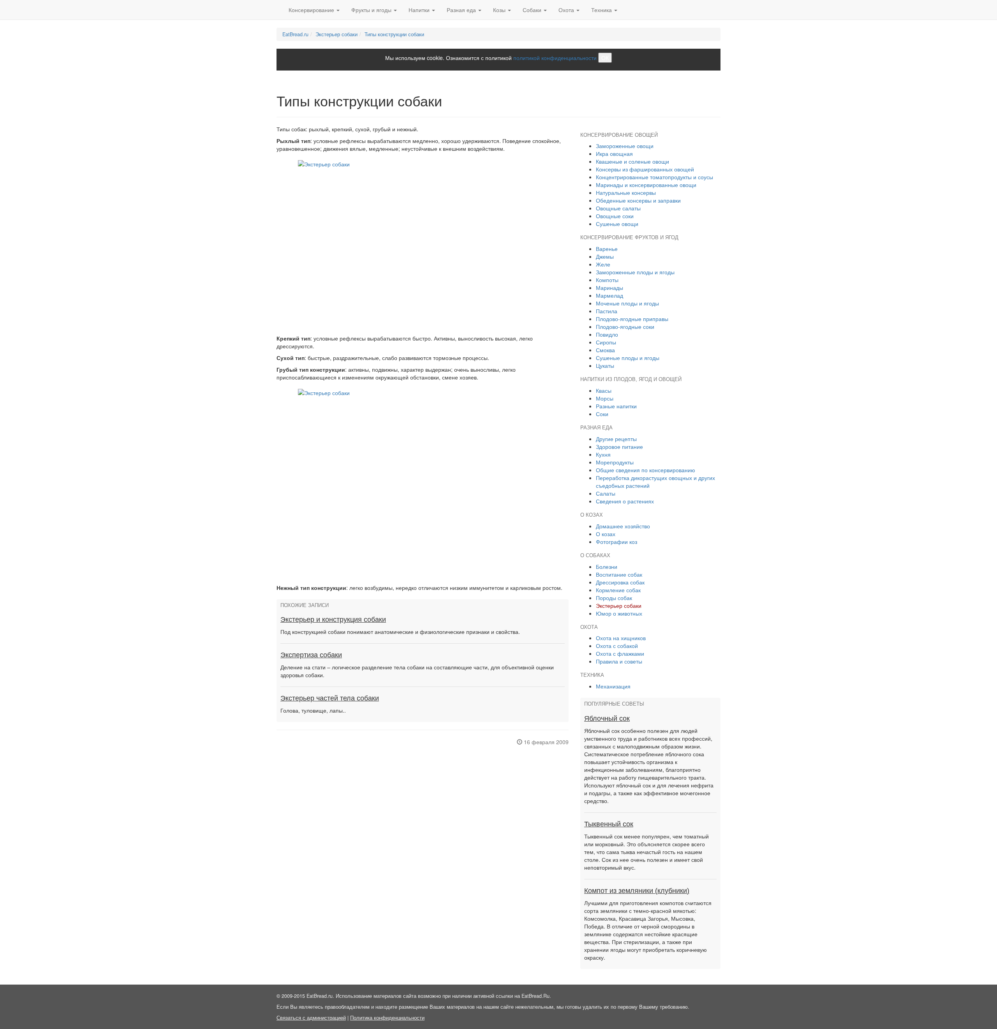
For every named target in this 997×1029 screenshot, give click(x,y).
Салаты (605, 493)
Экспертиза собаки (311, 655)
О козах (605, 534)
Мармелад (609, 295)
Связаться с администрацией (311, 1017)
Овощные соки (615, 216)
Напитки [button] (420, 10)
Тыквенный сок (608, 824)
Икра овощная (614, 153)
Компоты (607, 280)
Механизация (613, 686)
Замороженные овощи (625, 146)
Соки (602, 414)
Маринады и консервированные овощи (646, 185)
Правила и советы (619, 661)
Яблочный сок (607, 718)
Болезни (606, 566)
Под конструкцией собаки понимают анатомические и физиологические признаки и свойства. (400, 631)
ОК (605, 58)
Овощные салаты (618, 208)
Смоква (605, 350)
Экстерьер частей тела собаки (329, 698)
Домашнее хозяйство (623, 526)
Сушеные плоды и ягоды (627, 358)
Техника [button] (602, 10)
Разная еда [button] (462, 10)
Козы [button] (500, 10)
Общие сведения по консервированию (645, 470)
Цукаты (605, 365)
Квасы (603, 390)
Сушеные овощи (617, 224)
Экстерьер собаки (336, 34)
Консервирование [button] (312, 10)
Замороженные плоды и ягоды (635, 272)
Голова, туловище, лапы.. (313, 710)
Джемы (605, 256)
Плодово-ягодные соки (625, 326)
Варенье (607, 248)
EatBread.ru (295, 34)
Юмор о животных (619, 613)
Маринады (609, 287)
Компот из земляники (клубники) (636, 891)
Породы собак (614, 598)
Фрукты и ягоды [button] (372, 10)
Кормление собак (618, 590)
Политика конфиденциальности (387, 1017)
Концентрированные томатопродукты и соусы (654, 177)
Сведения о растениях (625, 501)
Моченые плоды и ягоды (627, 303)
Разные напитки (616, 406)
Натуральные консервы (626, 192)
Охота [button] (567, 10)
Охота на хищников (621, 638)
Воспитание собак (619, 574)
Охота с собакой (617, 646)
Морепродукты (615, 462)
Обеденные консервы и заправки (638, 200)
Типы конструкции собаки (394, 34)
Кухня (603, 454)
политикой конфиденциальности (555, 58)
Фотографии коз (616, 541)
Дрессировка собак (620, 582)
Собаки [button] (533, 10)
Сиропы (606, 342)
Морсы (604, 398)
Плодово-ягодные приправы (632, 319)
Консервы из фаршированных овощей (645, 169)
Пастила (606, 311)
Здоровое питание (619, 446)
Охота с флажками (620, 653)
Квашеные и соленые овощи (632, 161)
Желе (603, 264)
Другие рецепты (616, 439)
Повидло (607, 334)
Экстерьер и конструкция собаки (333, 619)
